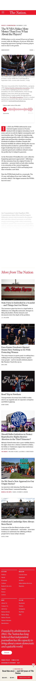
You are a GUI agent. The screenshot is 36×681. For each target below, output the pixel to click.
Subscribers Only (18, 669)
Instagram (22, 609)
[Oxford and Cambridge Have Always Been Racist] (18, 508)
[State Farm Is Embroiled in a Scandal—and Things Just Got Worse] (18, 289)
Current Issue (23, 574)
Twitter (21, 606)
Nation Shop (5, 614)
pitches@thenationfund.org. (17, 101)
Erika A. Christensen (27, 451)
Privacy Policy (5, 660)
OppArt (3, 589)
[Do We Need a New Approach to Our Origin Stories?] (18, 468)
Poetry (3, 592)
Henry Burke (5, 404)
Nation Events (5, 612)
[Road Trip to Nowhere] (18, 381)
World (3, 577)
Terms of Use (15, 660)
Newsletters (5, 623)
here (27, 93)
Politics (3, 574)
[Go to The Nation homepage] (18, 12)
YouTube (21, 612)
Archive (21, 580)
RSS (20, 614)
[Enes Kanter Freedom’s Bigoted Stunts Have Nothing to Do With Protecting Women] (18, 334)
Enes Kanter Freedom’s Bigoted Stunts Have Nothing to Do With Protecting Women (15, 350)
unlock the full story (24, 677)
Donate (6, 653)
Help (18, 663)
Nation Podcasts (6, 620)
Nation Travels (5, 617)
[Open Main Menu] (3, 12)
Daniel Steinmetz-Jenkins (20, 492)
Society (3, 25)
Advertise (4, 609)
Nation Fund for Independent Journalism (17, 88)
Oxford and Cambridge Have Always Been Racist (17, 522)
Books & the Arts (6, 492)
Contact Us (4, 606)
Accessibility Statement (8, 663)
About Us (4, 603)
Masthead (22, 577)
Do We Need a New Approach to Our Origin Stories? (17, 482)
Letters (3, 594)
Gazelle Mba (5, 536)
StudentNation (11, 25)
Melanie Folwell (14, 451)
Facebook (22, 603)
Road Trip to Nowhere (11, 394)
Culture (3, 583)
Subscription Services (25, 583)
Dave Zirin (4, 365)
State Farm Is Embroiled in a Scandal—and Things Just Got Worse (18, 304)
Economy (4, 580)
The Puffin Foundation (16, 97)
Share (31, 50)
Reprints (21, 586)
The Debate (4, 451)
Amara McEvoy (5, 50)
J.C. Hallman (5, 317)
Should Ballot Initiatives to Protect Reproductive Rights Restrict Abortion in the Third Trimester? (16, 437)
